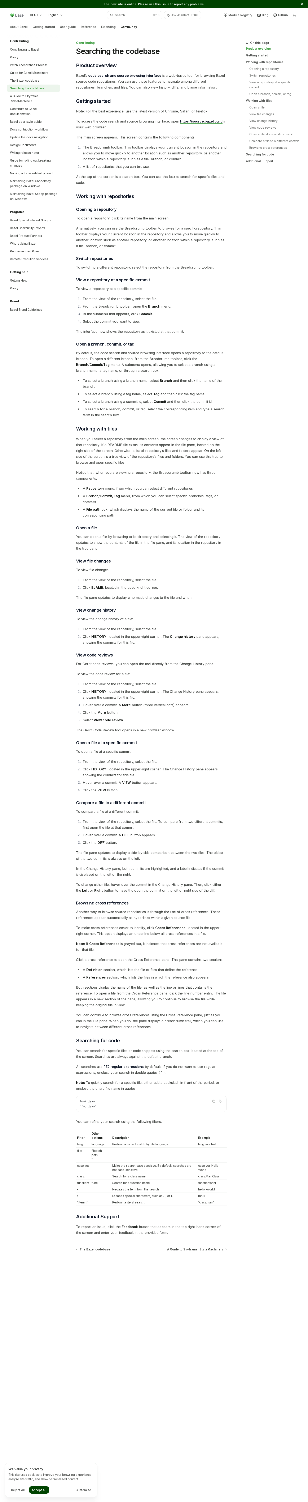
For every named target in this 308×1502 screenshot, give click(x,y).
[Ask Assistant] (220, 1101)
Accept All (39, 1490)
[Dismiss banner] (302, 4)
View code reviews (262, 127)
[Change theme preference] (294, 15)
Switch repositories (262, 75)
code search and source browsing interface (124, 75)
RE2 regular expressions (124, 1067)
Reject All (18, 1490)
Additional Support (259, 161)
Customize (83, 1490)
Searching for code (260, 154)
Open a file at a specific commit (271, 134)
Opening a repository (264, 68)
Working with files (259, 100)
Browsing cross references (268, 147)
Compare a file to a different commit (274, 141)
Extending (108, 27)
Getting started (44, 27)
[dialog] (51, 1480)
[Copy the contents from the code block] (213, 1101)
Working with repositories (264, 62)
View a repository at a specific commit (270, 84)
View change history (263, 121)
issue (166, 4)
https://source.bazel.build (201, 121)
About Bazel (19, 27)
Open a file (257, 107)
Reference (88, 27)
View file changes (261, 114)
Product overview (259, 48)
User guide (68, 27)
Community (129, 27)
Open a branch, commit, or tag (270, 94)
